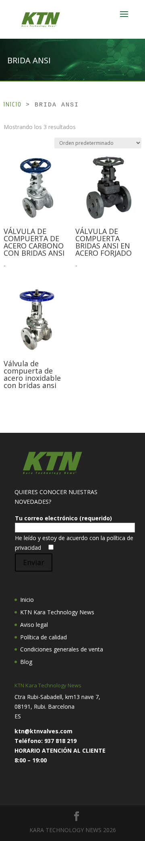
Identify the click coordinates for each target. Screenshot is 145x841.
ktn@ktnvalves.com (43, 731)
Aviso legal (34, 624)
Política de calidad (43, 637)
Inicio (12, 104)
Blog (26, 662)
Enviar (33, 562)
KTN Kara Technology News (57, 612)
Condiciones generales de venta (61, 649)
